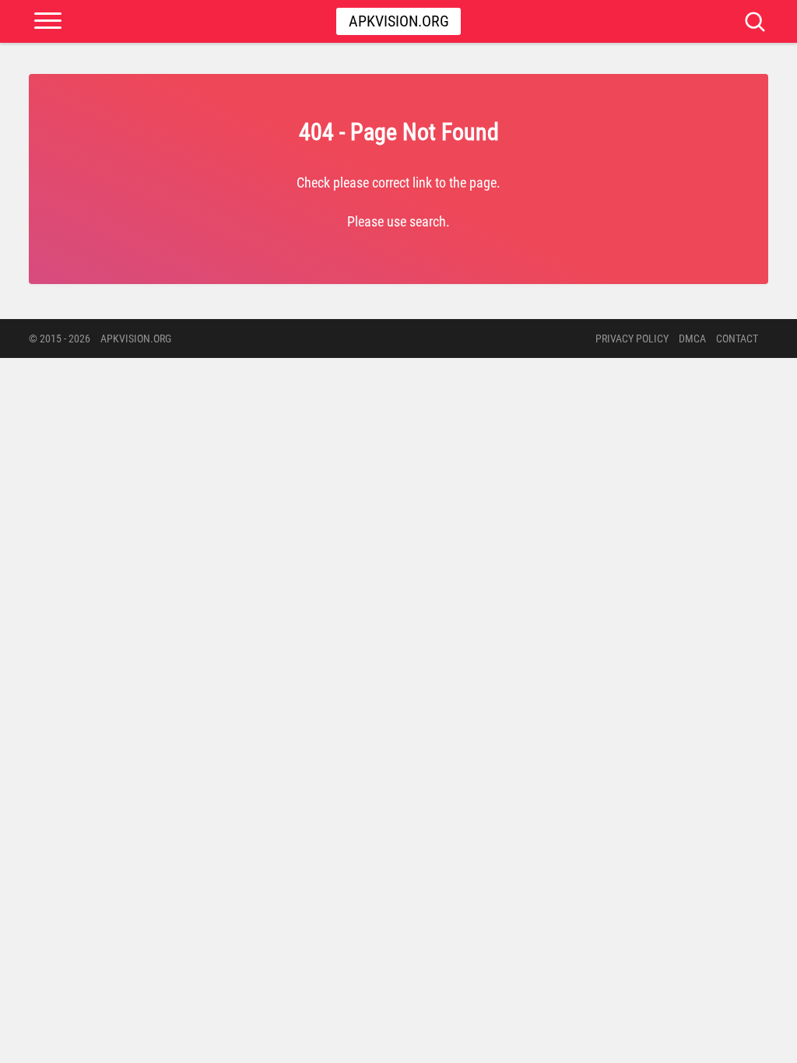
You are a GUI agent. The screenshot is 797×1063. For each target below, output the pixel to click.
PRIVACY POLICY (632, 338)
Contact (737, 338)
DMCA (692, 338)
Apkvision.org (399, 21)
